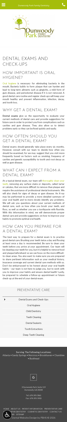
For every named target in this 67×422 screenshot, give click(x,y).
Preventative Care (33, 290)
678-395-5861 (35, 395)
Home (6, 409)
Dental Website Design (24, 417)
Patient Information (32, 409)
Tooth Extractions (34, 329)
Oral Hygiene (33, 305)
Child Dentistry (33, 311)
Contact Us (56, 412)
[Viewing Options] (7, 414)
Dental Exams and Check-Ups (33, 299)
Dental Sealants (33, 323)
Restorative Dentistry (14, 412)
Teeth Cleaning (33, 317)
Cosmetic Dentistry (38, 412)
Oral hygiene (9, 83)
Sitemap (20, 414)
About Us (15, 409)
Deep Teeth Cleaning (33, 334)
